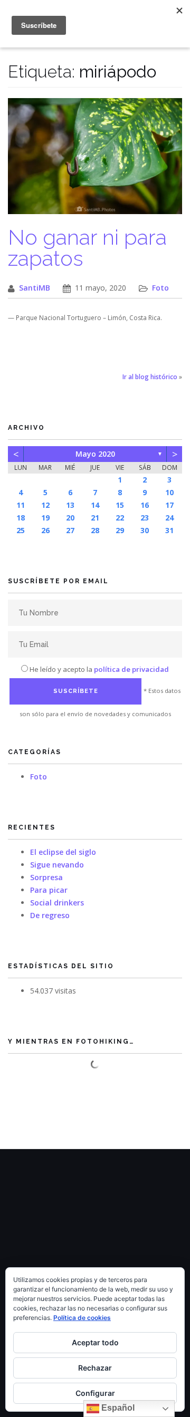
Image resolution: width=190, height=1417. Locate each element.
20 (70, 518)
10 (169, 492)
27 (70, 530)
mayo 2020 (95, 454)
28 (95, 530)
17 (169, 505)
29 (120, 530)
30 (144, 530)
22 (120, 518)
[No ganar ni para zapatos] (95, 162)
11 (20, 505)
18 (20, 518)
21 (95, 518)
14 (95, 505)
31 (169, 530)
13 (70, 505)
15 (120, 505)
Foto (160, 288)
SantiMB (34, 288)
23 (144, 518)
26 (45, 530)
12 (45, 505)
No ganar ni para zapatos (87, 248)
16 (144, 505)
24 (169, 518)
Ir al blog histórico (149, 376)
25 (20, 530)
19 (45, 518)
